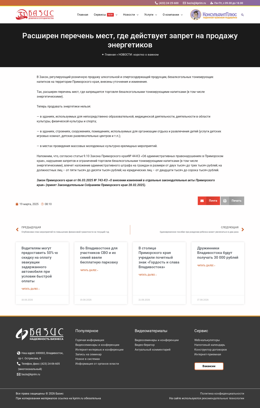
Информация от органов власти (97, 363)
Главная (110, 54)
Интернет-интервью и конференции (99, 349)
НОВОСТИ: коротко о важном (139, 54)
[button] (115, 14)
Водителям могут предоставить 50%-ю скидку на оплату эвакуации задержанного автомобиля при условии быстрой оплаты (40, 264)
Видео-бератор (145, 345)
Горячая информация (89, 340)
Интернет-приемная (207, 354)
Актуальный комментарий (153, 349)
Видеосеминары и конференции (97, 345)
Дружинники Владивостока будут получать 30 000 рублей (217, 253)
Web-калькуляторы (207, 340)
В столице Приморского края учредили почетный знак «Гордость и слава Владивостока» (159, 257)
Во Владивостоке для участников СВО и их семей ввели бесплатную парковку (99, 255)
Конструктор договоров (210, 349)
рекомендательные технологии (223, 398)
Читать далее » (31, 289)
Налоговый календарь (209, 345)
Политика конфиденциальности (222, 393)
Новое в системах (87, 359)
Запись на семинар (88, 354)
